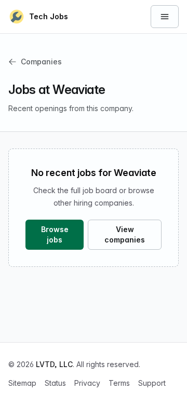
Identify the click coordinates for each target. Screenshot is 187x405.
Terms (119, 383)
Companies (41, 61)
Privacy (87, 383)
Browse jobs (55, 234)
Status (55, 383)
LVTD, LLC (54, 364)
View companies (124, 234)
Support (152, 383)
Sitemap (22, 383)
